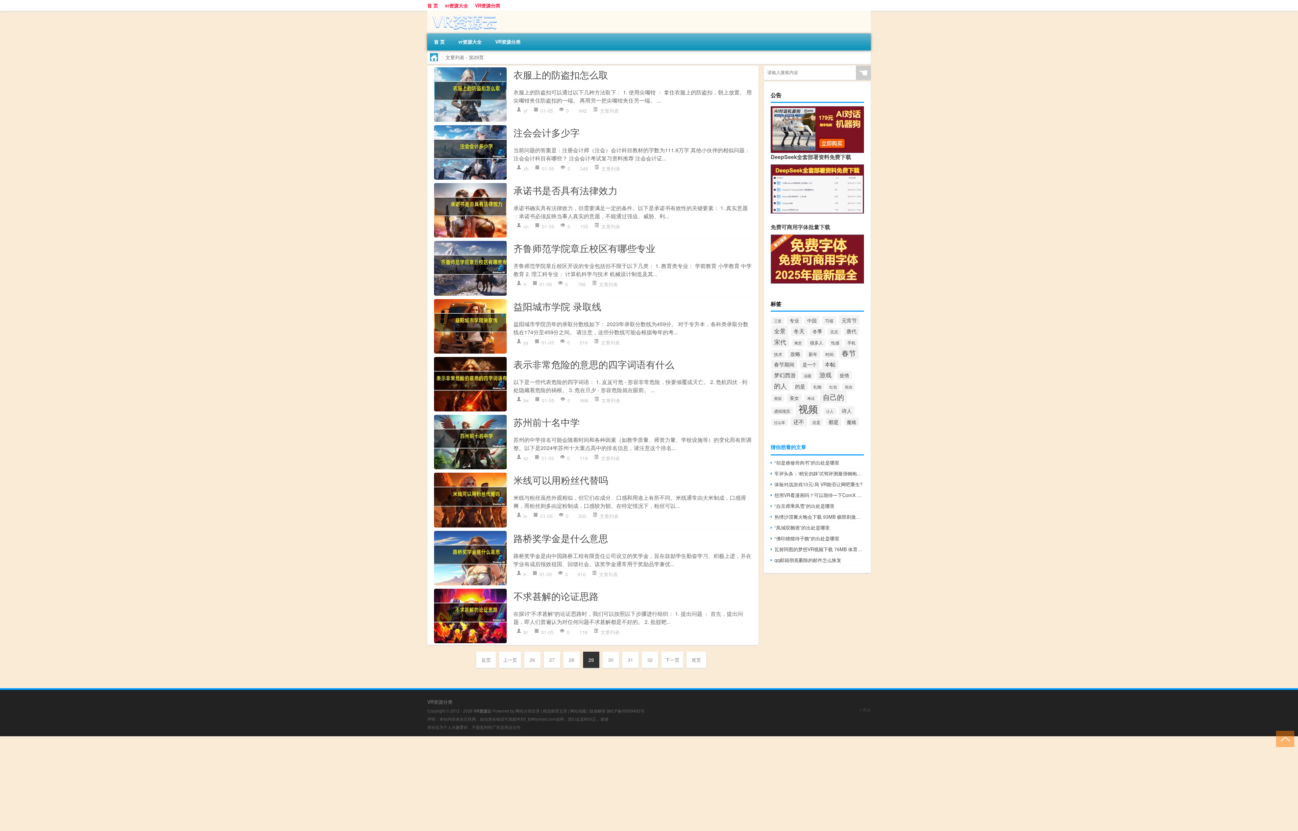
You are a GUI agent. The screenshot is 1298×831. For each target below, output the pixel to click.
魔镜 (851, 422)
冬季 (817, 331)
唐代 (851, 331)
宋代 (780, 341)
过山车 (779, 422)
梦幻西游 (785, 375)
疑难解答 (598, 711)
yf (525, 110)
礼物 (817, 386)
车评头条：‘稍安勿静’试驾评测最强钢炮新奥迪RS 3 (819, 473)
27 (552, 659)
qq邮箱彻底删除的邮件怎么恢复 (807, 560)
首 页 (432, 5)
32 (650, 659)
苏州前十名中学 (546, 422)
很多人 (816, 342)
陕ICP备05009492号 (626, 711)
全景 (780, 331)
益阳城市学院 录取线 (557, 306)
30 (611, 659)
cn (526, 226)
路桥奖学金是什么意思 (560, 538)
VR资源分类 (487, 5)
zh (526, 168)
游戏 (825, 374)
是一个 (809, 364)
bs (526, 400)
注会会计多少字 (546, 132)
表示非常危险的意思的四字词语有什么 (593, 364)
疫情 (844, 375)
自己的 (833, 396)
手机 (851, 342)
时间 (829, 354)
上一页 (510, 659)
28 (571, 659)
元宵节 (849, 320)
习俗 (829, 320)
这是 (816, 422)
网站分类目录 (527, 711)
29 (591, 659)
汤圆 (807, 375)
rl (525, 284)
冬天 (799, 331)
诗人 (847, 410)
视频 (808, 408)
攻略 (795, 353)
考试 (811, 398)
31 (630, 659)
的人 (780, 385)
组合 (848, 386)
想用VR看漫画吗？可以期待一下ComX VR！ (819, 495)
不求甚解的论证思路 (556, 596)
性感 (835, 342)
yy (526, 342)
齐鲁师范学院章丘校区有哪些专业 (584, 248)
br (526, 632)
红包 (833, 386)
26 (532, 659)
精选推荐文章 (555, 711)
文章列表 (609, 110)
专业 (794, 320)
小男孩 (865, 710)
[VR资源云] (462, 13)
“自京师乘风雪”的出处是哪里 (804, 505)
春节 (849, 353)
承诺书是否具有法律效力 (565, 190)
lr (525, 574)
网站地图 (578, 711)
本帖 (830, 364)
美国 (778, 398)
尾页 (696, 659)
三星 (778, 320)
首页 (486, 659)
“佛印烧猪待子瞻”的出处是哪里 (806, 538)
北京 (834, 331)
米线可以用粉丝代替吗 (560, 480)
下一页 (672, 659)
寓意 (798, 342)
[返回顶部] (1283, 738)
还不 (798, 422)
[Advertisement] (203, 783)
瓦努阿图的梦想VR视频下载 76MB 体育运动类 (819, 549)
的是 (800, 386)
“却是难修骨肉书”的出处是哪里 (806, 462)
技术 (778, 354)
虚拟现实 (782, 411)
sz (526, 458)
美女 (794, 398)
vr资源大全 (456, 5)
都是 (833, 421)
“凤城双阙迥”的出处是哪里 (802, 527)
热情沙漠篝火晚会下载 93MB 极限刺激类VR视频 (819, 516)
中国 (812, 320)
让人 (830, 411)
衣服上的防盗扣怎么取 (560, 74)
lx (525, 516)
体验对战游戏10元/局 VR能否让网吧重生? (818, 484)
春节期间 (784, 364)
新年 (813, 354)
